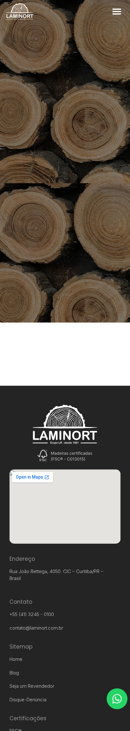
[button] (116, 11)
